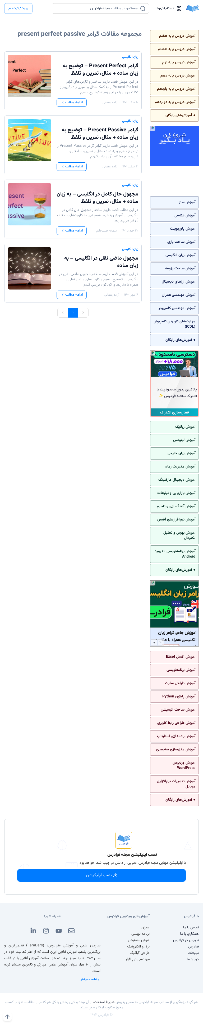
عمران (145, 927)
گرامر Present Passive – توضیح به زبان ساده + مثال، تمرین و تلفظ (100, 134)
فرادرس (193, 947)
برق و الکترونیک (138, 947)
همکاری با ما (189, 934)
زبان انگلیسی (130, 57)
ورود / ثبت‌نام (18, 8)
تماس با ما (191, 927)
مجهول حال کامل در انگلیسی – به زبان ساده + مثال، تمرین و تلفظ (97, 198)
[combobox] (97, 8)
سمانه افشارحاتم (106, 231)
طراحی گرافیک (140, 953)
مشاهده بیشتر (90, 979)
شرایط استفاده (103, 1002)
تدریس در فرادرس (186, 940)
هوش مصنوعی (139, 940)
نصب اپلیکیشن (99, 875)
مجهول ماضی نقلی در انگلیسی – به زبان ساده (101, 262)
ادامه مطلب (74, 102)
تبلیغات (193, 953)
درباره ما (193, 959)
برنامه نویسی (140, 934)
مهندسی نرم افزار (138, 959)
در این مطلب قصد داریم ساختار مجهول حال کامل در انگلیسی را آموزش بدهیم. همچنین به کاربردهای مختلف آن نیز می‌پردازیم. (97, 215)
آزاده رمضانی (110, 102)
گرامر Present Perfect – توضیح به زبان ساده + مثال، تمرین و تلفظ (100, 70)
